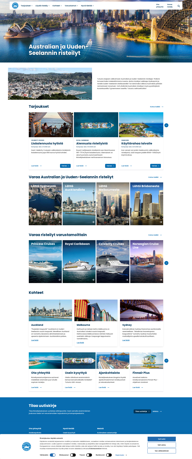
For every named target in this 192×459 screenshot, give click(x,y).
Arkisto (155, 411)
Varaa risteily (170, 5)
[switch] (73, 455)
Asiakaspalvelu (35, 433)
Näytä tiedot (120, 455)
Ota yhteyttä (159, 5)
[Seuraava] (166, 125)
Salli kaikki (161, 439)
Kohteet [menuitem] (56, 5)
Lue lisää (37, 166)
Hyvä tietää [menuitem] (86, 5)
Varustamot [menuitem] (70, 5)
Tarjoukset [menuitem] (26, 5)
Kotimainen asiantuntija (107, 433)
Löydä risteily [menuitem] (42, 5)
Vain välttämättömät (162, 451)
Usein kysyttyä (69, 433)
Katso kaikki (155, 107)
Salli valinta (162, 445)
